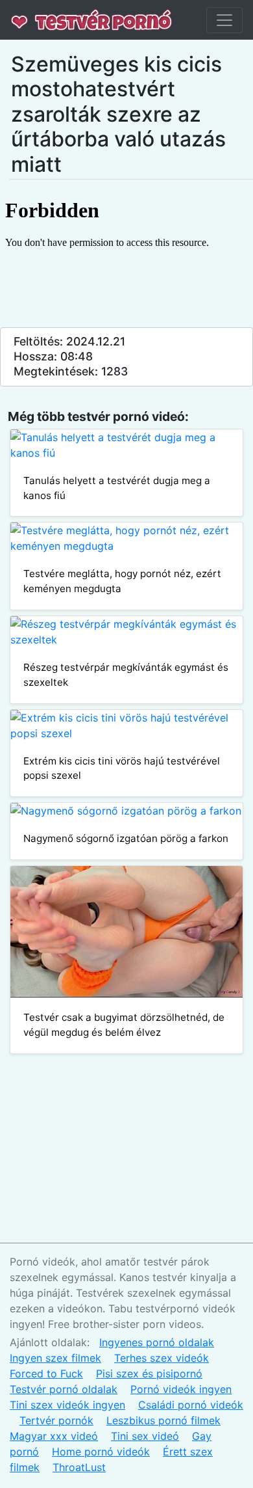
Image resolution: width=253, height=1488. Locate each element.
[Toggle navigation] (224, 20)
